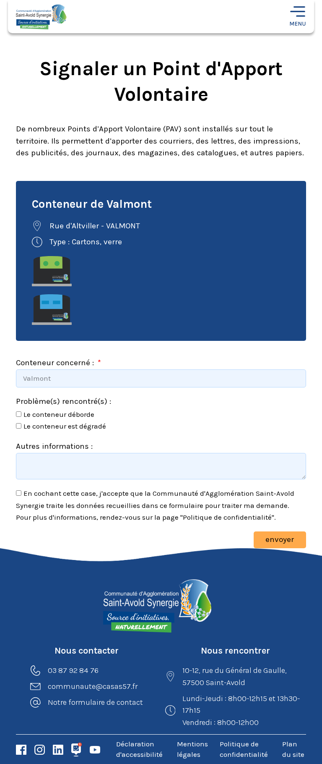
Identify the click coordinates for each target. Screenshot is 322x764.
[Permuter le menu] (297, 16)
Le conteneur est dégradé (64, 426)
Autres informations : (54, 446)
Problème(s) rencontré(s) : (63, 401)
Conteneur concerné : (56, 362)
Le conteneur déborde (58, 414)
